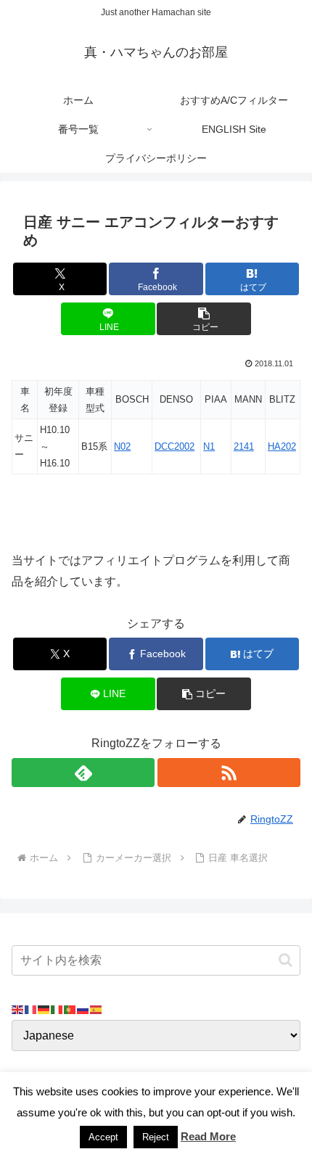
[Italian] (57, 1008)
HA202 (282, 446)
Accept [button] (103, 1137)
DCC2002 (174, 446)
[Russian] (83, 1008)
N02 (122, 446)
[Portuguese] (70, 1008)
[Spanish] (96, 1008)
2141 (244, 446)
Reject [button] (155, 1137)
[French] (31, 1008)
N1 (209, 446)
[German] (44, 1008)
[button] (203, 318)
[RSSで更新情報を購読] (228, 772)
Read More (208, 1136)
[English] (18, 1008)
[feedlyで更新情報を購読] (83, 772)
